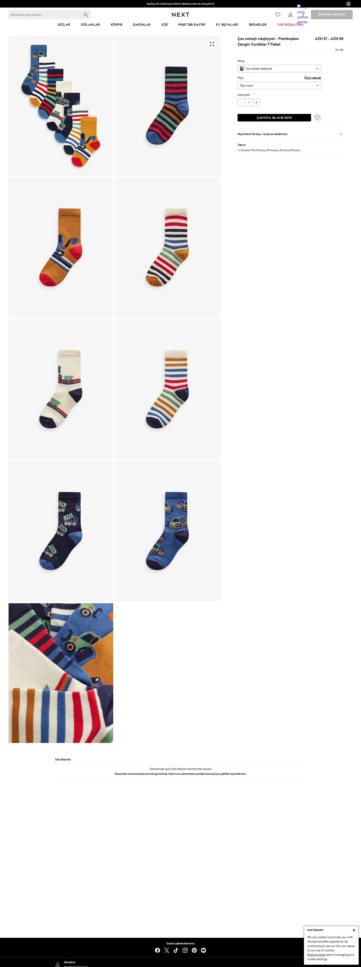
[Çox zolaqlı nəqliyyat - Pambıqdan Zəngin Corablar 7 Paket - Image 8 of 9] (167, 531)
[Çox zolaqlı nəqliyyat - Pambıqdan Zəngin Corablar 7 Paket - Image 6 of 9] (167, 389)
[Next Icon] (180, 15)
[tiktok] (175, 950)
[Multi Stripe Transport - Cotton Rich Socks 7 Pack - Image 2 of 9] (167, 106)
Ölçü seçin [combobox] (246, 85)
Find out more (316, 955)
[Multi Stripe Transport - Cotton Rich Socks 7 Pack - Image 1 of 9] (61, 106)
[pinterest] (194, 950)
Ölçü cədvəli (312, 78)
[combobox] (279, 68)
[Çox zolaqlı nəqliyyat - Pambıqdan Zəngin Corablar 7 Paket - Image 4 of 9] (167, 248)
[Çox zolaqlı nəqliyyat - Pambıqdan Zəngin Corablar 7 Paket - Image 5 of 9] (61, 389)
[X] (166, 950)
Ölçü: (241, 78)
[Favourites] (277, 14)
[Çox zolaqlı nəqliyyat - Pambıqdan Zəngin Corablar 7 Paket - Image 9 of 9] (61, 673)
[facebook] (157, 950)
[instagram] (185, 950)
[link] (290, 14)
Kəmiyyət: (244, 95)
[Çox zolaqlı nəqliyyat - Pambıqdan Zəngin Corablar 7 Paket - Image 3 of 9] (61, 248)
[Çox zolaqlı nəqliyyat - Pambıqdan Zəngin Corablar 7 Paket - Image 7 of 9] (61, 531)
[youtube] (203, 950)
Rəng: (241, 61)
